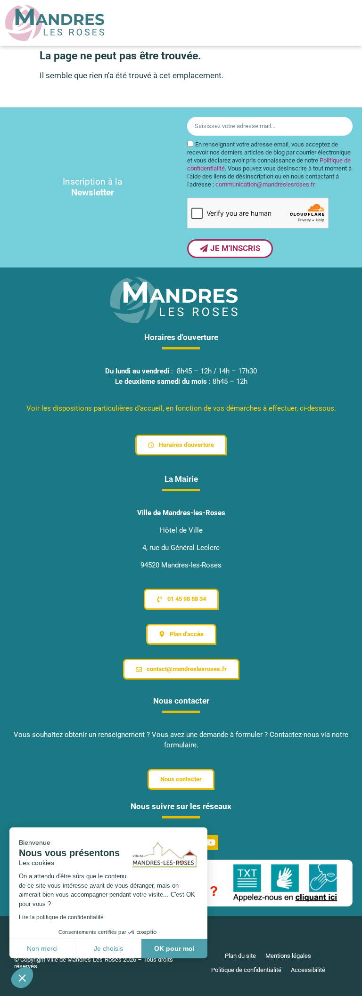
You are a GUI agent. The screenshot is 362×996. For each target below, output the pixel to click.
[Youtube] (210, 842)
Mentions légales (288, 955)
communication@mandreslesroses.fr (265, 184)
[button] (22, 977)
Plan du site (240, 955)
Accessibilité (308, 969)
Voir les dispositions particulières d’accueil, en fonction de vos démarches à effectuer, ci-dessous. (181, 408)
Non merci (42, 948)
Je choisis (108, 948)
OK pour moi (174, 948)
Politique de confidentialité (246, 969)
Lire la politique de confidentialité (61, 917)
